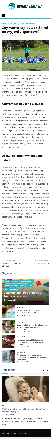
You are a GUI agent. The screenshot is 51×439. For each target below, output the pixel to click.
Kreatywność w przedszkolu (14, 285)
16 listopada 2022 (9, 415)
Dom (3, 405)
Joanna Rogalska (23, 36)
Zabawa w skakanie (41, 263)
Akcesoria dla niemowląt (25, 337)
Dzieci (4, 24)
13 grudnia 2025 (24, 346)
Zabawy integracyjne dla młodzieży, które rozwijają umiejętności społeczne (32, 327)
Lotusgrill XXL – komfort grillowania (11, 264)
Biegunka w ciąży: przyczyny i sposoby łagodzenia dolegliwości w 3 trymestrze (32, 357)
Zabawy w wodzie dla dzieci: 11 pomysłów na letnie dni (30, 311)
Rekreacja (20, 307)
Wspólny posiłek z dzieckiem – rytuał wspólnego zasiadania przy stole (24, 410)
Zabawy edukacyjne (11, 289)
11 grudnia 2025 (24, 361)
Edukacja (15, 281)
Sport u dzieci (13, 24)
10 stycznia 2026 (24, 315)
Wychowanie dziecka (27, 24)
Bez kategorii (21, 352)
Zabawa (29, 285)
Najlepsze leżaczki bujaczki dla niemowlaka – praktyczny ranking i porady (31, 342)
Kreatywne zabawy (27, 281)
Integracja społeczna (24, 322)
